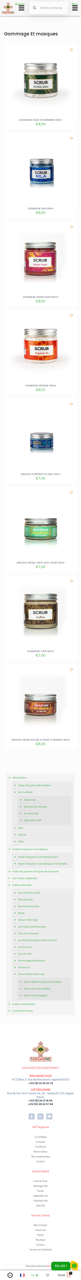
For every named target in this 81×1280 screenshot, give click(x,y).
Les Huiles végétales (24, 878)
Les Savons (25, 947)
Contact (40, 1244)
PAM (20, 841)
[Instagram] (40, 1116)
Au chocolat (31, 813)
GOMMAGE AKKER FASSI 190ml (40, 297)
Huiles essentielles (23, 1004)
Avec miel (30, 800)
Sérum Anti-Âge (28, 920)
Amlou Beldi (25, 792)
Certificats (40, 1146)
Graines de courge (35, 806)
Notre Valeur (40, 1151)
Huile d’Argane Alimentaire (34, 785)
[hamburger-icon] (21, 8)
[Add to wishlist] (71, 50)
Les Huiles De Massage (32, 926)
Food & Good (40, 1181)
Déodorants (25, 899)
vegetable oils (40, 1195)
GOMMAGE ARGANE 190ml (40, 385)
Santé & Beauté (21, 885)
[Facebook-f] (32, 1116)
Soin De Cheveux (28, 933)
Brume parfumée (28, 906)
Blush (21, 913)
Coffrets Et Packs (22, 1011)
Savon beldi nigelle (35, 995)
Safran (22, 835)
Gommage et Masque (31, 960)
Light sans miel (32, 820)
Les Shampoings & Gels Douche (37, 940)
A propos (40, 1141)
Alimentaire (19, 777)
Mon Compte (40, 1225)
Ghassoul (24, 967)
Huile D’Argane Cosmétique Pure (38, 857)
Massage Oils (41, 1186)
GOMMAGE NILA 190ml (40, 208)
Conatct (40, 1161)
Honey (40, 1190)
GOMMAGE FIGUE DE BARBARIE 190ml (40, 120)
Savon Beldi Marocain (31, 974)
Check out (40, 1230)
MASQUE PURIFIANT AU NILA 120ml (40, 474)
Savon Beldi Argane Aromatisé (42, 982)
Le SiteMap (41, 1137)
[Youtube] (49, 1116)
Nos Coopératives (40, 1156)
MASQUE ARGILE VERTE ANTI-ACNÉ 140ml (40, 562)
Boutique (40, 1239)
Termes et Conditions (40, 1249)
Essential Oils (41, 1200)
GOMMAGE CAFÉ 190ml (40, 651)
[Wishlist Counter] (48, 1275)
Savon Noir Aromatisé (37, 988)
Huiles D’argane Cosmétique (30, 849)
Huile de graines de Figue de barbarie (35, 871)
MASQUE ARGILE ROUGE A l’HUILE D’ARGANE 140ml (40, 740)
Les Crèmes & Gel (29, 893)
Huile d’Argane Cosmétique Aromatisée (42, 864)
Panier (40, 1235)
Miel (20, 828)
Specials (40, 1205)
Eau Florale (24, 954)
